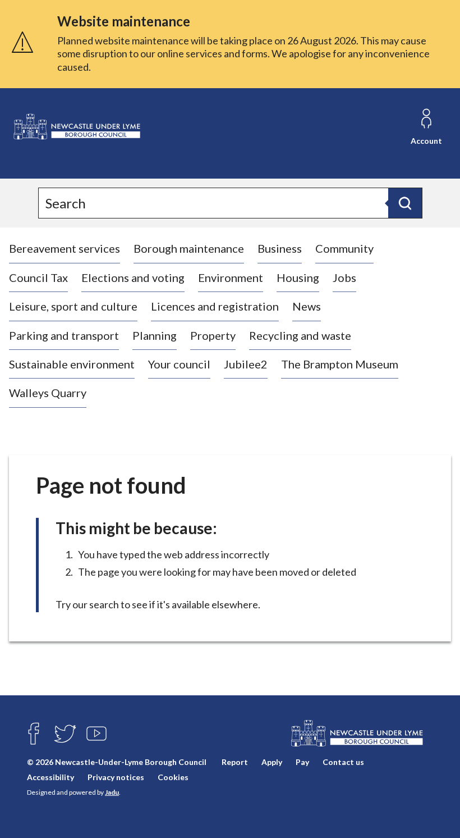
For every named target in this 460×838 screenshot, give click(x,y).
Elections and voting (133, 277)
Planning (154, 335)
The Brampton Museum (339, 364)
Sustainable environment (72, 364)
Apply (271, 762)
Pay (302, 762)
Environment (230, 277)
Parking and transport (64, 335)
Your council (179, 364)
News (306, 306)
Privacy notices (116, 777)
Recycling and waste (300, 335)
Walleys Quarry (47, 392)
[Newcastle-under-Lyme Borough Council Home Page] (76, 127)
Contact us (343, 762)
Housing (298, 277)
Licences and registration (215, 306)
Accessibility (50, 777)
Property (213, 335)
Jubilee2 (246, 364)
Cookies (173, 777)
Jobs (344, 277)
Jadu (112, 792)
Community (344, 248)
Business (279, 248)
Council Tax (38, 277)
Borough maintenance (189, 248)
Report (235, 762)
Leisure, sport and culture (73, 306)
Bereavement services (64, 248)
